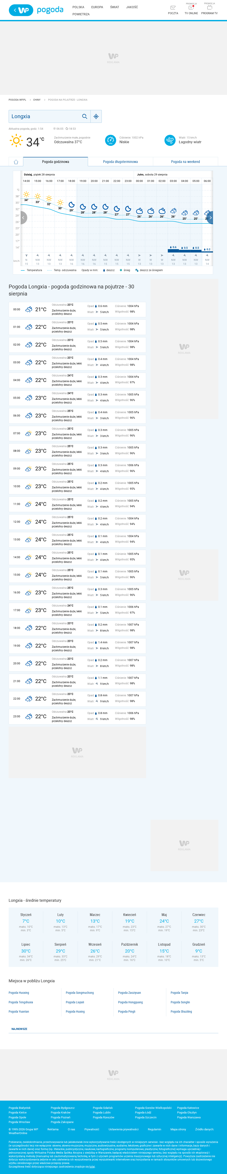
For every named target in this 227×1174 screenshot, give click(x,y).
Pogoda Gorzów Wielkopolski (153, 1107)
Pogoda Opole (17, 1117)
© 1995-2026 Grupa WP (23, 1129)
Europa (97, 7)
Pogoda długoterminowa (120, 161)
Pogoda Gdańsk (103, 1107)
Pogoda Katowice (188, 1107)
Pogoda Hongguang (130, 1002)
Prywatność (91, 1129)
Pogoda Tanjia (179, 993)
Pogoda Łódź (143, 1112)
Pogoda (50, 10)
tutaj (92, 1166)
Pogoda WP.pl (18, 99)
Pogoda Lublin (102, 1112)
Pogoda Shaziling (181, 1012)
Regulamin (154, 1129)
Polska (78, 7)
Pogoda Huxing (75, 1012)
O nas (71, 1129)
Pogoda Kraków (60, 1112)
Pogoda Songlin (180, 1002)
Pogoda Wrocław (19, 1122)
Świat (114, 7)
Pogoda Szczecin (146, 1117)
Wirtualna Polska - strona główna (21, 10)
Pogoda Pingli (126, 1012)
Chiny (37, 99)
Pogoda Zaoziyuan (129, 993)
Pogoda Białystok (20, 1107)
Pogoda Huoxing (19, 993)
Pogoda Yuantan (19, 1012)
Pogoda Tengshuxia (21, 1002)
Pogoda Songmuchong (80, 993)
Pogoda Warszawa (189, 1117)
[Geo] (96, 116)
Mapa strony (178, 1129)
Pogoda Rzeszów (103, 1117)
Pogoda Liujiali (75, 1002)
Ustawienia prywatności (124, 1129)
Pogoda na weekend (185, 161)
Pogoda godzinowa (55, 161)
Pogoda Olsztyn (187, 1112)
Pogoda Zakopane (62, 1122)
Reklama (53, 1129)
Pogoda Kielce (18, 1112)
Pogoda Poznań (60, 1117)
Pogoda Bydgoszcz (62, 1107)
